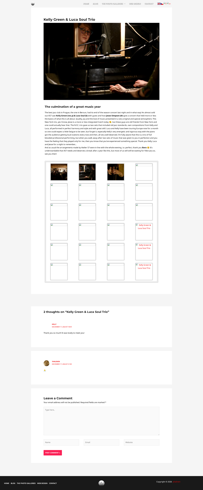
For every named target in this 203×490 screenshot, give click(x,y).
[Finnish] (165, 3)
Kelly (54, 324)
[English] (158, 3)
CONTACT (148, 3)
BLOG (95, 3)
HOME (86, 3)
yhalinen (56, 361)
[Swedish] (169, 3)
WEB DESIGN (135, 3)
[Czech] (162, 3)
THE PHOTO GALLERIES (112, 3)
